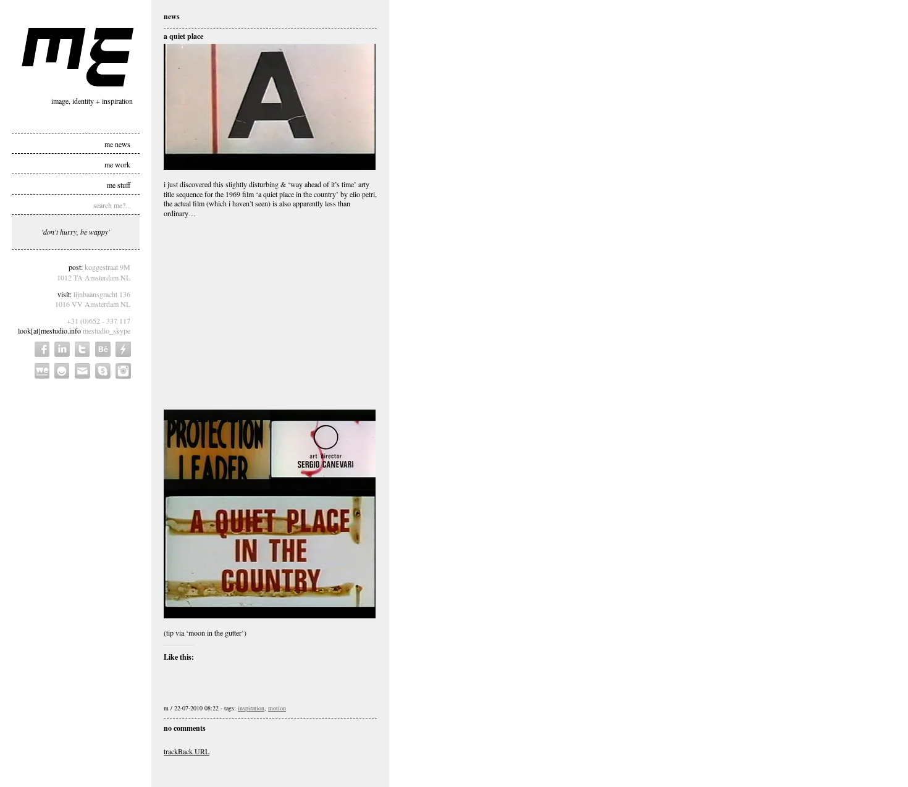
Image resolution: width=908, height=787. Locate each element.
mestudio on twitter (82, 349)
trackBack (186, 751)
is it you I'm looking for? (62, 371)
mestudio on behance (103, 349)
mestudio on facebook (42, 349)
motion (277, 708)
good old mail (82, 371)
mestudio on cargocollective (123, 349)
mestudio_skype (106, 330)
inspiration (251, 708)
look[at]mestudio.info (49, 330)
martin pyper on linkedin (62, 349)
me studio (78, 57)
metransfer (42, 371)
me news (117, 143)
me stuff (118, 184)
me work (117, 163)
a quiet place (183, 36)
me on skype (103, 371)
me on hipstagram (123, 371)
